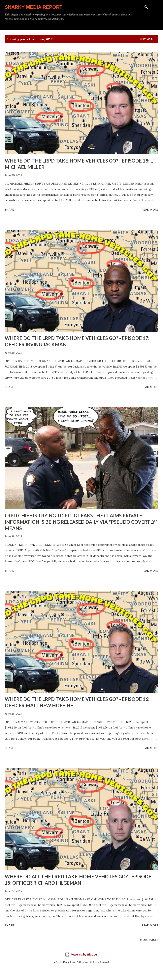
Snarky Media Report (33, 7)
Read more (150, 209)
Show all (148, 39)
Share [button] (9, 209)
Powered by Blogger (84, 954)
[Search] (146, 7)
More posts (149, 939)
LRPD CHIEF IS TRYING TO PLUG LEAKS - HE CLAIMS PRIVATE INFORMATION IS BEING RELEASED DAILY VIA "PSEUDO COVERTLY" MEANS (81, 522)
